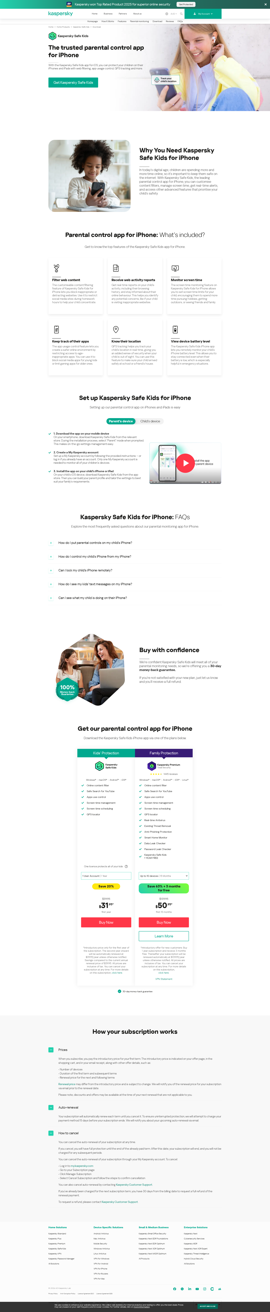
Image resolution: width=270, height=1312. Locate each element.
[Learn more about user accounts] (126, 866)
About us (137, 13)
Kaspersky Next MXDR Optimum (152, 1253)
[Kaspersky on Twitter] (182, 1289)
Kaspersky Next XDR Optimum (152, 1248)
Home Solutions (57, 1227)
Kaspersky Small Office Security (152, 1233)
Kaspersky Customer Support (134, 1184)
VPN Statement (163, 979)
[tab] (120, 421)
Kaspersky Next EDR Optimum (152, 1243)
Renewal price (66, 1084)
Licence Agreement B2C (86, 1293)
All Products (144, 1259)
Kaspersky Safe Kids (57, 1248)
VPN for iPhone (100, 1269)
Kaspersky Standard (57, 1233)
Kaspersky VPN (54, 1253)
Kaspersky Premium (56, 1243)
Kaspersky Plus (54, 1238)
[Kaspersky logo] (60, 13)
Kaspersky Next (190, 1233)
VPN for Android (101, 1264)
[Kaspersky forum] (220, 1289)
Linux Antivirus (100, 1253)
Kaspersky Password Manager (61, 1259)
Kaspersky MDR (190, 1243)
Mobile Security (100, 1243)
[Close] (266, 4)
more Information (142, 1307)
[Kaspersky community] (212, 1289)
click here (117, 972)
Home (95, 13)
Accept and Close (207, 1306)
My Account (204, 14)
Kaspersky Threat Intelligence (196, 1253)
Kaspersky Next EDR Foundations (153, 1238)
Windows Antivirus (102, 1248)
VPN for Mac (99, 1279)
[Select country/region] (167, 14)
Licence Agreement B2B (104, 1293)
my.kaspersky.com (82, 1165)
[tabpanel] (135, 463)
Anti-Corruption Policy (67, 1293)
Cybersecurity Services (194, 1238)
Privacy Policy (53, 1293)
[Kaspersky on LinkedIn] (190, 1289)
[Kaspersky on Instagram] (205, 1289)
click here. (163, 972)
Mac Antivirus (99, 1238)
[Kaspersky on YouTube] (197, 1289)
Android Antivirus (101, 1233)
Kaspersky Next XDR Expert (196, 1248)
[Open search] (181, 14)
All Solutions (53, 1264)
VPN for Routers (101, 1274)
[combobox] (173, 14)
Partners (123, 13)
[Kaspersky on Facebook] (175, 1289)
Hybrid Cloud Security (193, 1259)
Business (108, 13)
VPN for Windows (101, 1259)
